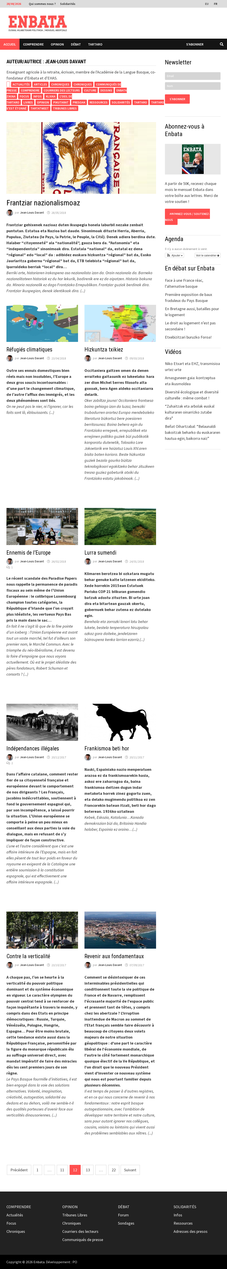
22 (114, 1169)
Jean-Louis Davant (32, 213)
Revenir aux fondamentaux (114, 956)
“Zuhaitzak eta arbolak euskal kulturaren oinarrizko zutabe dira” (189, 412)
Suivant (130, 1169)
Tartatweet (40, 108)
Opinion (57, 44)
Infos (37, 96)
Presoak (79, 102)
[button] (174, 255)
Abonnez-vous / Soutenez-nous (187, 217)
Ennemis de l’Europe (28, 552)
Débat (76, 44)
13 (88, 1169)
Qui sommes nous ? (42, 4)
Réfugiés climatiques (29, 349)
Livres (28, 102)
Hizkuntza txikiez (103, 349)
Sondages (126, 1223)
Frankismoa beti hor (106, 748)
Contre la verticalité (28, 956)
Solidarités (67, 4)
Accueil (10, 44)
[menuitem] (207, 3)
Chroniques (60, 84)
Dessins (106, 90)
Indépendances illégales (32, 748)
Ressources (99, 102)
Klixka (50, 96)
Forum (123, 1214)
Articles (40, 84)
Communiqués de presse (82, 1239)
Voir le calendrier (206, 255)
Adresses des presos (190, 1231)
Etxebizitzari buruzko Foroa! (188, 337)
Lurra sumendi (100, 552)
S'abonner (195, 44)
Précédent (19, 1169)
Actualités (21, 84)
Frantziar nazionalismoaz (43, 202)
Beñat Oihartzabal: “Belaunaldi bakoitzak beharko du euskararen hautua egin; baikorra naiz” (192, 432)
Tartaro (95, 44)
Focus (24, 96)
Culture (90, 90)
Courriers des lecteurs (62, 90)
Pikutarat (60, 102)
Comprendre (33, 44)
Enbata (39, 1262)
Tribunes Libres (65, 108)
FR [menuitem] (215, 4)
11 (62, 1169)
